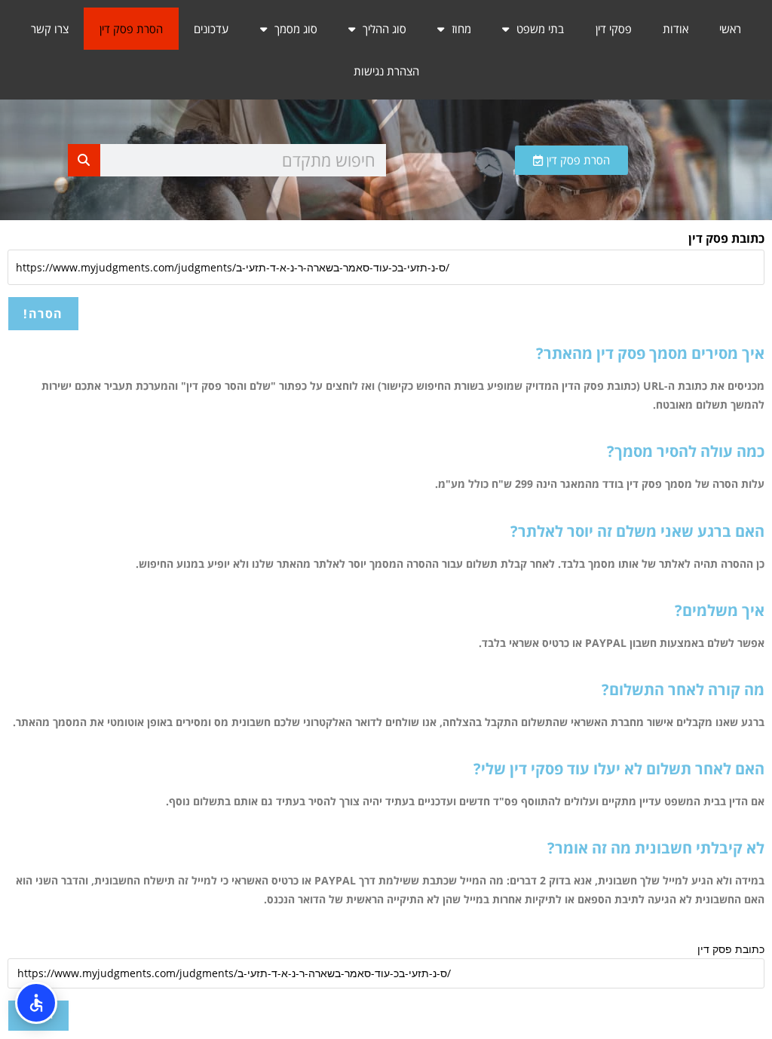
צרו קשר (50, 28)
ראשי (730, 28)
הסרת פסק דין (131, 28)
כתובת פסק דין (726, 238)
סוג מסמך (295, 28)
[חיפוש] (84, 160)
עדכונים (211, 28)
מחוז (461, 28)
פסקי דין (614, 28)
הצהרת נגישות (386, 70)
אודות (675, 28)
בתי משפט (540, 28)
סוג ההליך (384, 28)
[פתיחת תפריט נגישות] (36, 1003)
